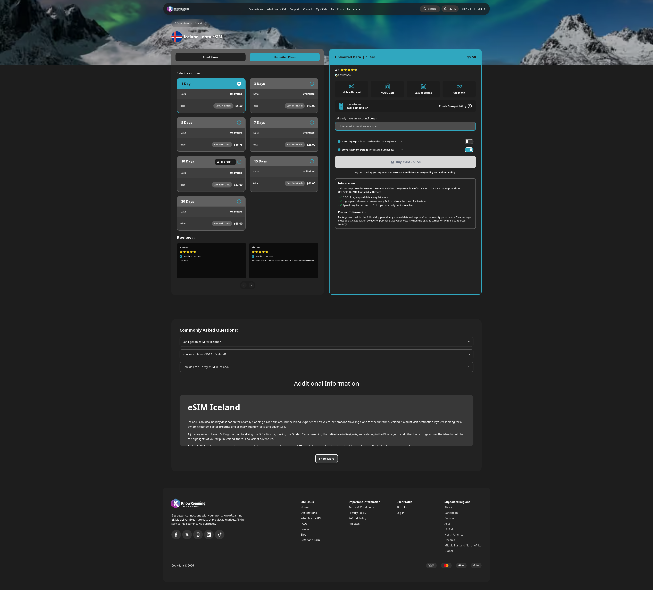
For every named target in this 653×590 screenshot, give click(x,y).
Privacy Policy (425, 172)
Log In (481, 8)
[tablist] (247, 57)
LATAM (449, 529)
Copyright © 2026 (182, 565)
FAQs (304, 524)
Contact (306, 529)
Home (304, 507)
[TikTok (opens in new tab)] (219, 534)
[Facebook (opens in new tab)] (176, 534)
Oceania (450, 540)
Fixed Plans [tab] (210, 57)
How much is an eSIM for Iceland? (204, 354)
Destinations (309, 513)
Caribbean (451, 513)
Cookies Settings (75, 580)
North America (454, 534)
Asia (447, 524)
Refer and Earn (310, 540)
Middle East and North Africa (463, 545)
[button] (244, 285)
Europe (449, 518)
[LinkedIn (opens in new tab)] (209, 534)
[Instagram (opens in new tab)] (198, 534)
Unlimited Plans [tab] (285, 57)
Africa (448, 507)
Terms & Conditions (404, 172)
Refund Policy (447, 172)
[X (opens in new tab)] (187, 534)
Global (449, 551)
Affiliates (354, 524)
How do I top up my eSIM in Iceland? (205, 367)
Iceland (198, 23)
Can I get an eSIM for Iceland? (201, 342)
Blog (303, 534)
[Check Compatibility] (469, 106)
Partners (352, 9)
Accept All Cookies (104, 580)
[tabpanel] (247, 154)
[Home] (178, 9)
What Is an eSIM (311, 518)
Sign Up (466, 8)
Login (373, 118)
